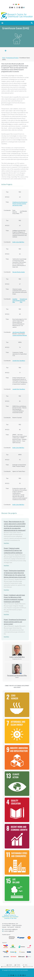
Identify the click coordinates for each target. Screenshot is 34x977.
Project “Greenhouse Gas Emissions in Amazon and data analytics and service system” (15, 622)
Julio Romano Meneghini (18, 332)
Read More (6, 543)
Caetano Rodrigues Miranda (19, 335)
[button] (2, 23)
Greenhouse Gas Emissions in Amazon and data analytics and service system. (19, 203)
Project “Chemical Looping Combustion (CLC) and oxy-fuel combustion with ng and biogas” (13, 550)
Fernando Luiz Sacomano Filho (23, 300)
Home (3, 57)
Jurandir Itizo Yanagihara (18, 360)
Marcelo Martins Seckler (18, 272)
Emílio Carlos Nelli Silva (18, 242)
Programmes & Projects (12, 57)
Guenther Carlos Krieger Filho (16, 300)
